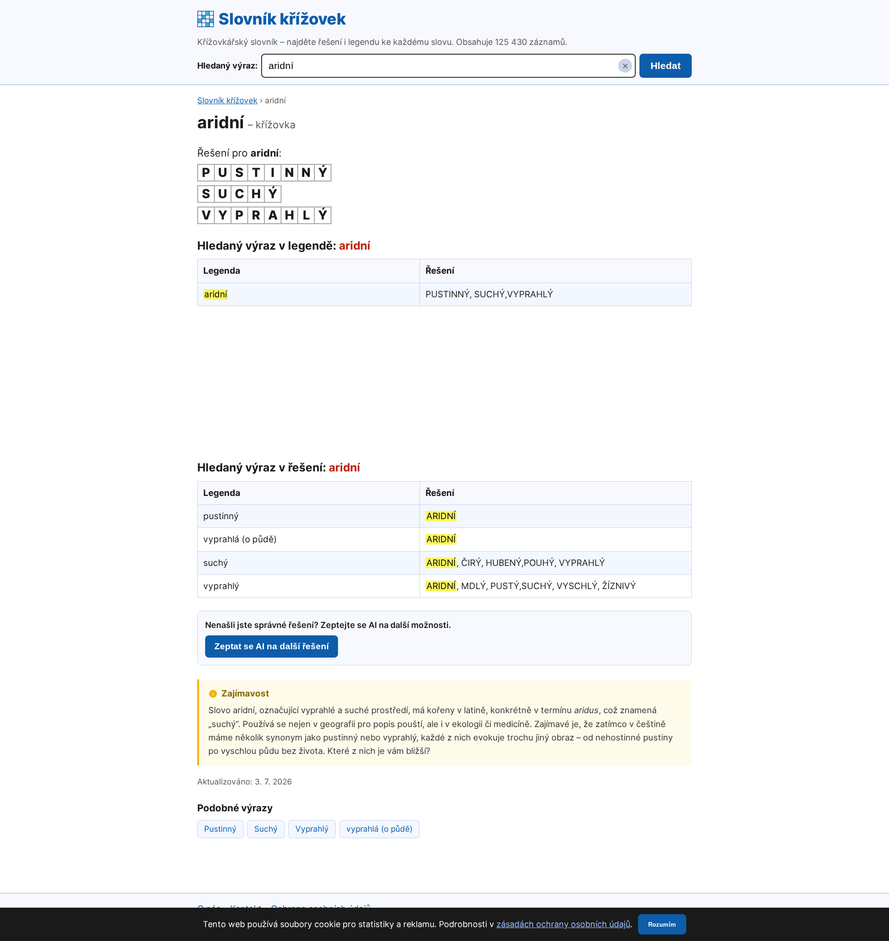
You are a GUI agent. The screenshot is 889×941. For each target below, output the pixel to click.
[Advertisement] (444, 381)
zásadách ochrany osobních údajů (563, 924)
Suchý (266, 829)
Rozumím (662, 924)
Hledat (666, 65)
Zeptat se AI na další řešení (271, 646)
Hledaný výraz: (227, 65)
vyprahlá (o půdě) (379, 829)
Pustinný (220, 829)
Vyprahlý (312, 829)
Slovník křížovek (282, 18)
